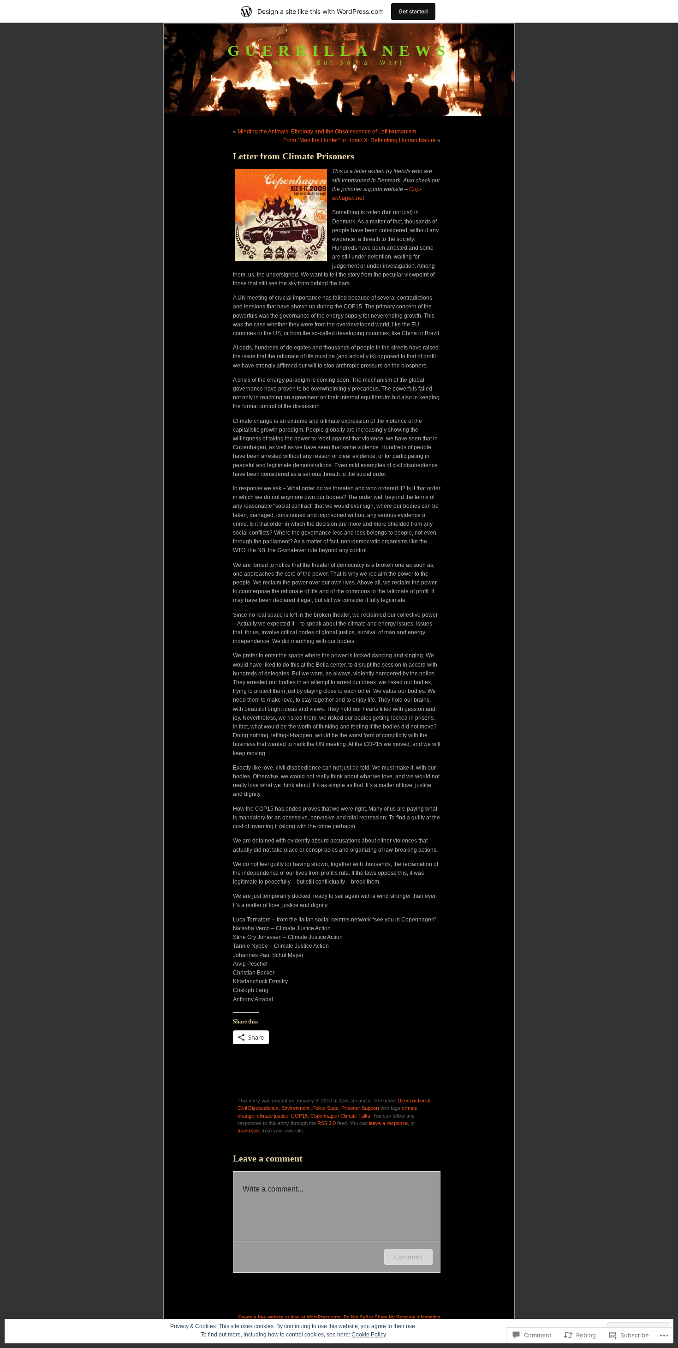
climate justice (272, 1116)
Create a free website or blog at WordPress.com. (289, 1316)
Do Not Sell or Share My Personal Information (392, 1316)
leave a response (388, 1123)
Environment (295, 1108)
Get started (413, 11)
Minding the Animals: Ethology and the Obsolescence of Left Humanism (327, 131)
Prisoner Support (360, 1108)
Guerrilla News (339, 50)
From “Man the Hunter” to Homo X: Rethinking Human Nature (359, 140)
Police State (325, 1108)
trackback (249, 1130)
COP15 (299, 1116)
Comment (408, 1257)
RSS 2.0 (326, 1123)
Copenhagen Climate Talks (340, 1116)
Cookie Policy (368, 1334)
